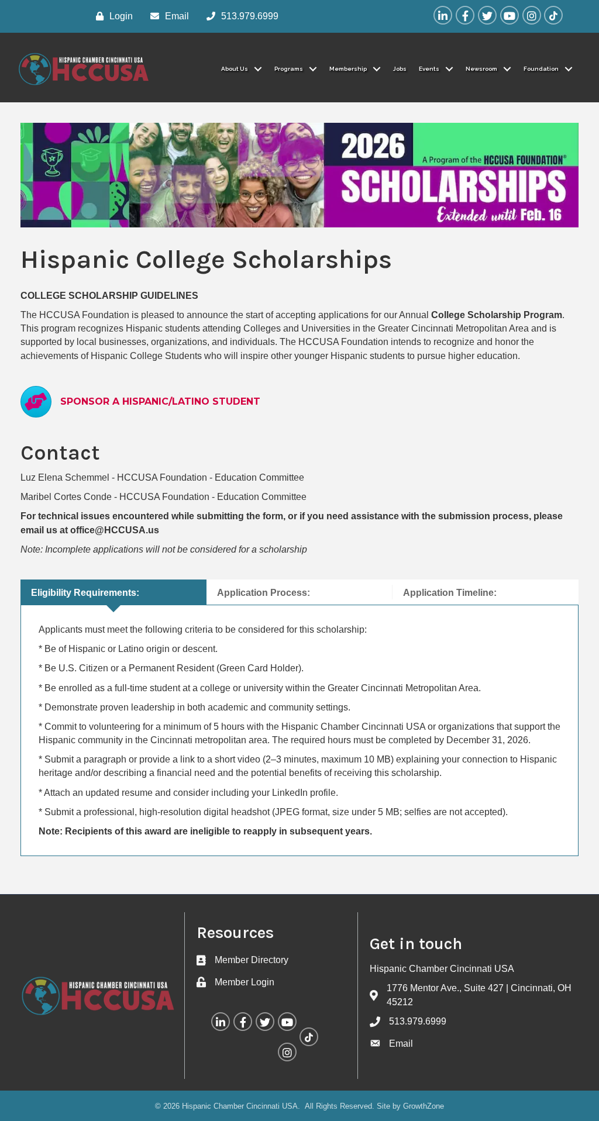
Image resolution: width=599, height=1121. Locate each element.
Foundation (541, 68)
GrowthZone (423, 1106)
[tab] (113, 592)
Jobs (400, 68)
